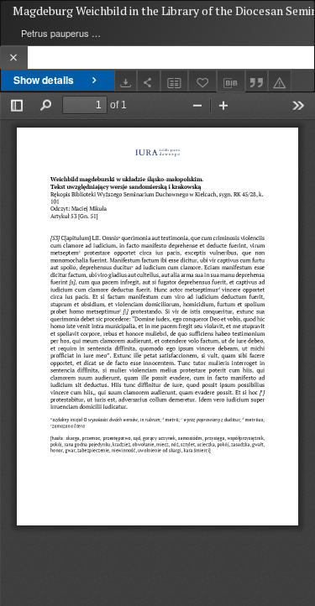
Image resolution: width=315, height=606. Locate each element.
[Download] (126, 81)
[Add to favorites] (202, 81)
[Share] (148, 81)
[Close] (14, 57)
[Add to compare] (174, 81)
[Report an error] (279, 81)
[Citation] (257, 81)
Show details (43, 79)
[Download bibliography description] (231, 81)
